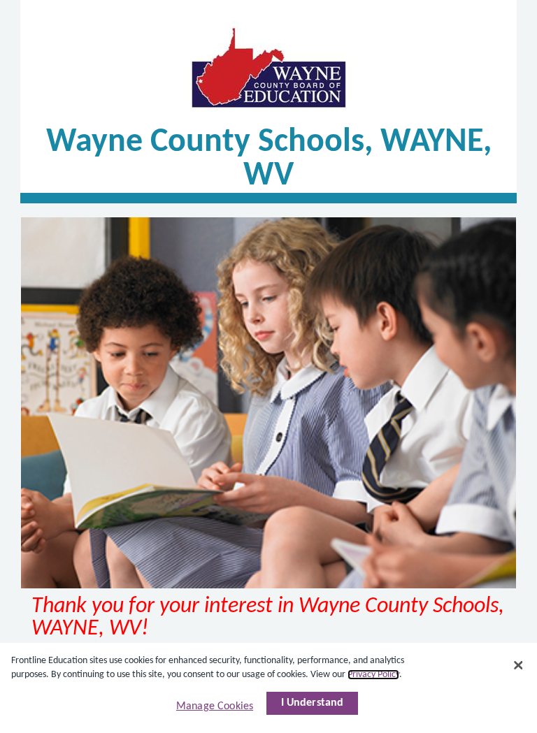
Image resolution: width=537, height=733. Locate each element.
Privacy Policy (373, 674)
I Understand (312, 703)
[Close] (518, 665)
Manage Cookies (214, 706)
